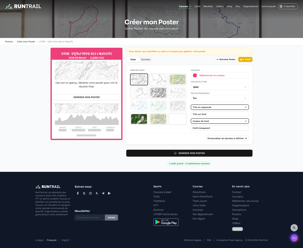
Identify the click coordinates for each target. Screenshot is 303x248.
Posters (9, 41)
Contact (237, 192)
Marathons (199, 192)
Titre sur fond (199, 114)
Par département (203, 214)
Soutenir (237, 229)
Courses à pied (162, 192)
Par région (199, 218)
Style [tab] (133, 59)
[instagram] (90, 193)
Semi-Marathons (203, 196)
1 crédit (247, 59)
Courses (183, 6)
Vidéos (220, 6)
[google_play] (109, 193)
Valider (111, 217)
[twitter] (84, 193)
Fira (194, 98)
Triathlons (159, 200)
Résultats (208, 6)
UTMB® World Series (165, 214)
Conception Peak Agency (229, 240)
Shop (229, 6)
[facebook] (78, 193)
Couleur (195, 70)
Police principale (200, 93)
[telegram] (103, 193)
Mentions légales (193, 240)
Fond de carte (137, 70)
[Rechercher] (294, 228)
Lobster (196, 87)
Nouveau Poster (227, 59)
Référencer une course (245, 200)
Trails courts (200, 200)
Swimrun (158, 209)
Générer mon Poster (86, 97)
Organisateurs (250, 6)
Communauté (268, 6)
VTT (155, 205)
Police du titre (199, 82)
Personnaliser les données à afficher (226, 138)
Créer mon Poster (25, 41)
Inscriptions (239, 209)
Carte (197, 6)
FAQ (209, 240)
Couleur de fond (201, 121)
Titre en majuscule (202, 107)
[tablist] (139, 59)
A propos (237, 196)
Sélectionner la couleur (212, 75)
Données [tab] (145, 59)
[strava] (97, 193)
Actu (237, 6)
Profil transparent (201, 128)
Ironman (198, 209)
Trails (156, 196)
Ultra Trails (199, 205)
